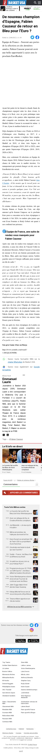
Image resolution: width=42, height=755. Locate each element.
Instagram (32, 630)
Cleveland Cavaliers (8, 696)
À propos (18, 733)
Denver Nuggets (7, 683)
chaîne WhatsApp (15, 362)
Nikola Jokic (25, 674)
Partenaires (30, 729)
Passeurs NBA (7, 718)
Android (33, 641)
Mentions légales (7, 733)
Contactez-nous (11, 729)
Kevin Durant (25, 686)
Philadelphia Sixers (8, 686)
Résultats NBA (7, 709)
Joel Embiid (25, 693)
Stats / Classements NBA (9, 702)
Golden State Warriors (9, 665)
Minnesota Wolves (8, 674)
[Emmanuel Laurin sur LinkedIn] (7, 436)
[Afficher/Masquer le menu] (39, 2)
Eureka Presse (32, 744)
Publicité (21, 729)
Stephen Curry (25, 680)
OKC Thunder (6, 690)
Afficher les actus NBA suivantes (19, 607)
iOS (21, 641)
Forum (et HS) (8, 480)
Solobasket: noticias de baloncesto (29, 702)
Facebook (37, 37)
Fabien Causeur (16, 439)
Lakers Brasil (25, 706)
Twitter (32, 37)
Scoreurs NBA (7, 712)
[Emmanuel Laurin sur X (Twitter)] (4, 436)
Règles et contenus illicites (25, 480)
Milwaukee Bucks (8, 677)
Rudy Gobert (25, 683)
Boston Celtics (7, 671)
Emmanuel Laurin (9, 380)
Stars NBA (24, 662)
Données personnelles (31, 733)
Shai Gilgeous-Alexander (26, 696)
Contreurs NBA (7, 722)
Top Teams (6, 662)
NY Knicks (5, 680)
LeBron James (26, 665)
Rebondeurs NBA (8, 715)
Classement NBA (8, 706)
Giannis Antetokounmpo (29, 690)
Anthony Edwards (27, 677)
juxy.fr (21, 751)
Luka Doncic (25, 671)
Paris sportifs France (28, 709)
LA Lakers (5, 668)
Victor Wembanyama (28, 668)
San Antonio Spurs (8, 693)
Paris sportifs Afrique (28, 712)
